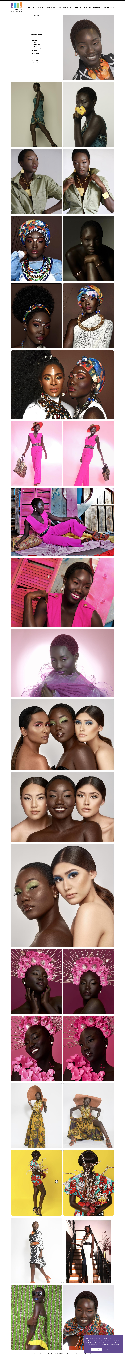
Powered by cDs (86, 1353)
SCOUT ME (78, 7)
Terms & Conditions (68, 1353)
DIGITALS (35, 60)
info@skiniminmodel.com (47, 1353)
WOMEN (29, 7)
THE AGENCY (87, 7)
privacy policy (115, 1345)
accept (97, 1349)
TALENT (47, 7)
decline (110, 1349)
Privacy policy (78, 1353)
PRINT (35, 62)
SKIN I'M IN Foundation (100, 7)
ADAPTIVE (40, 7)
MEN (34, 7)
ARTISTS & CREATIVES (58, 7)
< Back (36, 15)
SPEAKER (70, 7)
